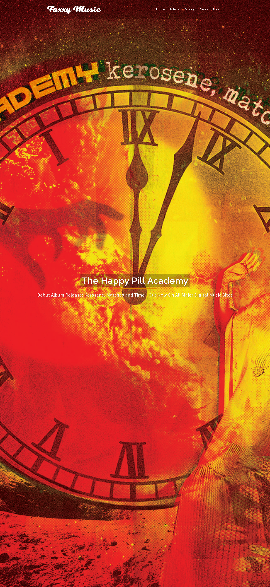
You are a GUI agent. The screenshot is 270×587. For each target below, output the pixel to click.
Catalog (189, 9)
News (204, 9)
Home (160, 9)
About (217, 9)
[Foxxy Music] (74, 8)
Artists (174, 9)
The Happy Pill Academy (135, 280)
